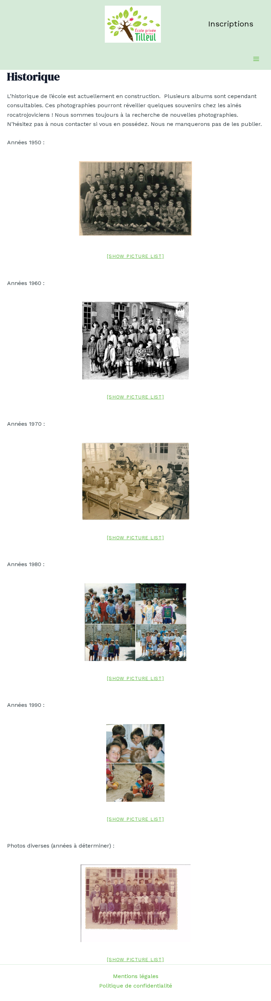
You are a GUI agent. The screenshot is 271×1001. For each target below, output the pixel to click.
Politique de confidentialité (135, 985)
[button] (231, 24)
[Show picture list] (135, 256)
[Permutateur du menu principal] (256, 59)
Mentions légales (135, 976)
